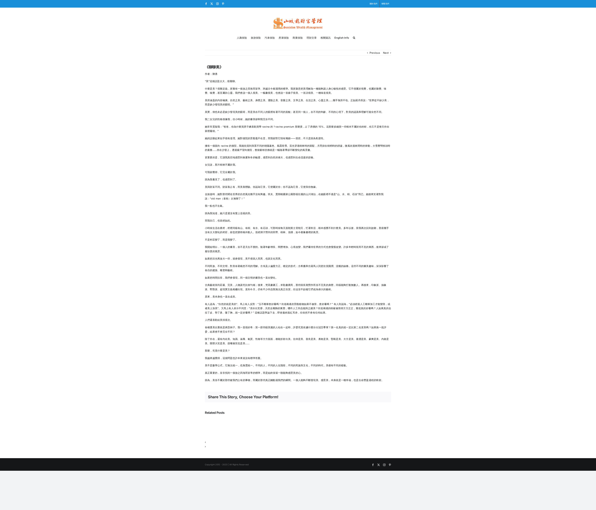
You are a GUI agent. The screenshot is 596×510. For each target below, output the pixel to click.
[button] (354, 37)
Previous (375, 52)
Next (386, 52)
